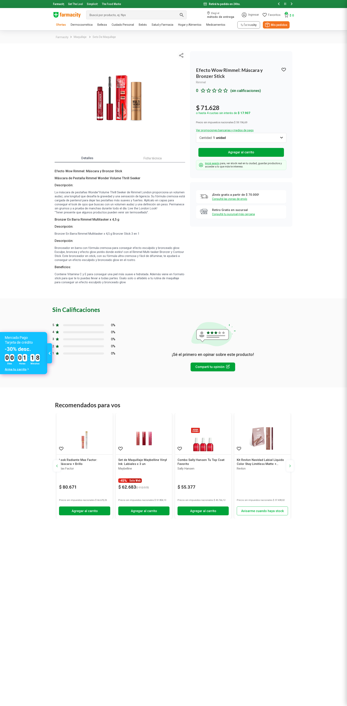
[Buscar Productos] (181, 15)
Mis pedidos (279, 24)
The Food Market (111, 4)
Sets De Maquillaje (104, 37)
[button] (278, 4)
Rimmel (201, 82)
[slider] (173, 4)
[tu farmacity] (249, 25)
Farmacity (58, 4)
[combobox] (136, 14)
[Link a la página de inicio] (62, 37)
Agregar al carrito (241, 152)
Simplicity (92, 4)
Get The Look (75, 4)
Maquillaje (80, 37)
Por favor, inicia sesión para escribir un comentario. (213, 367)
